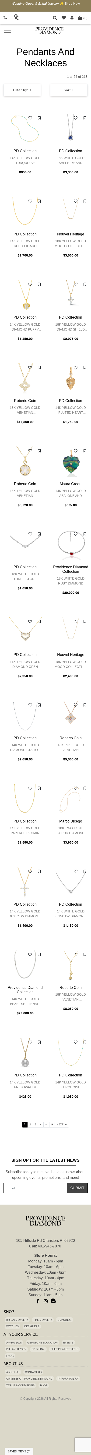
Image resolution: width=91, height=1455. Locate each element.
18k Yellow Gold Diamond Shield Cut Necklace (70, 328)
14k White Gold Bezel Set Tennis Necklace (25, 1002)
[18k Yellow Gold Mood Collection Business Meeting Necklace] (70, 632)
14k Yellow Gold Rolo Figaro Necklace (25, 244)
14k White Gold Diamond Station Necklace (25, 748)
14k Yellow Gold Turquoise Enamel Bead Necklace (70, 1085)
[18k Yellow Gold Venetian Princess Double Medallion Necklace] (70, 965)
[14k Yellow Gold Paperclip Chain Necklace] (25, 799)
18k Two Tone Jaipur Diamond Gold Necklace (70, 831)
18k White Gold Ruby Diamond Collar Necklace (70, 582)
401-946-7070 (49, 1246)
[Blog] (53, 1301)
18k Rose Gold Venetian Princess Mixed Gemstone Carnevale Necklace (70, 748)
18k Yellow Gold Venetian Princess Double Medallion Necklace (70, 998)
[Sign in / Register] (72, 18)
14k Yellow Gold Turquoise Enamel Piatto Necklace (25, 161)
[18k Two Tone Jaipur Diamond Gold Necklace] (70, 799)
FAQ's (10, 1356)
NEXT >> (62, 1124)
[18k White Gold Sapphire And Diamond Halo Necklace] (70, 129)
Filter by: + (22, 90)
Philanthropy (16, 1349)
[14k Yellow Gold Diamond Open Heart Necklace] (25, 632)
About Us (12, 1372)
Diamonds (64, 1319)
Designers (31, 1326)
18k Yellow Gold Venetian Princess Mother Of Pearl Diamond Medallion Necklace (25, 494)
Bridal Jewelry (17, 1319)
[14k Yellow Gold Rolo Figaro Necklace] (25, 212)
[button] (55, 18)
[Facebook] (37, 1301)
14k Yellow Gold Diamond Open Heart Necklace (25, 665)
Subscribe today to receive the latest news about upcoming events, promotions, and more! (45, 1175)
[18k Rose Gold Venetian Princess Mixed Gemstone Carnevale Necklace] (70, 716)
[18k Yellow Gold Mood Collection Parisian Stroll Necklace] (70, 212)
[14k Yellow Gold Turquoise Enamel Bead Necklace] (70, 1053)
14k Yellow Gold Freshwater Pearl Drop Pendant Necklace (25, 1085)
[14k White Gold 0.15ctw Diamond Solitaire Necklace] (70, 882)
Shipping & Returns (64, 1349)
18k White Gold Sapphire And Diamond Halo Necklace (70, 161)
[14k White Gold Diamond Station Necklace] (25, 716)
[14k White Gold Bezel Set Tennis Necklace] (25, 965)
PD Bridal (38, 1349)
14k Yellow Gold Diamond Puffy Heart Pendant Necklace (25, 328)
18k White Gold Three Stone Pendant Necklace (25, 577)
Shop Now (72, 3)
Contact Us (33, 1372)
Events (68, 1342)
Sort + (69, 90)
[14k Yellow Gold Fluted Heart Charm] (70, 378)
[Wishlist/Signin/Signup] (64, 18)
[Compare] (39, 118)
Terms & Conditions (20, 1385)
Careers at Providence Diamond (29, 1378)
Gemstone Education (42, 1342)
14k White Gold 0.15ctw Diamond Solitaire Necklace (71, 914)
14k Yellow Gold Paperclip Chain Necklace (25, 831)
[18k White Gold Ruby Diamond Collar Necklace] (70, 545)
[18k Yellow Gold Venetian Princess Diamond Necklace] (25, 378)
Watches (12, 1326)
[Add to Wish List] (30, 118)
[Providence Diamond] (49, 30)
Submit (77, 1188)
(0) (85, 18)
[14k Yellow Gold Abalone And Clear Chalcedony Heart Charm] (70, 462)
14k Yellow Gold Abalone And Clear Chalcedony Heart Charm (70, 494)
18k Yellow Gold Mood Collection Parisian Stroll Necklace (71, 244)
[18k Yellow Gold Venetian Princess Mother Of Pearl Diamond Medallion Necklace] (25, 462)
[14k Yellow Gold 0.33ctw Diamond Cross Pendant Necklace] (25, 882)
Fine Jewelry (43, 1319)
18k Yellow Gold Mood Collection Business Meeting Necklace (71, 665)
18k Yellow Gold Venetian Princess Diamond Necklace (25, 411)
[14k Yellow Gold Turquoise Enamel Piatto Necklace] (25, 129)
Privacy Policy (68, 1378)
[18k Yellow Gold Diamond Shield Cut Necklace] (70, 295)
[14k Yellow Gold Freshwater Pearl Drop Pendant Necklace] (25, 1053)
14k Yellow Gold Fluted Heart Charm (70, 411)
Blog (43, 1385)
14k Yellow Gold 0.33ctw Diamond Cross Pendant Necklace (25, 914)
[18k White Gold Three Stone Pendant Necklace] (25, 545)
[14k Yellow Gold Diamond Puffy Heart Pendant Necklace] (25, 295)
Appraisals (14, 1342)
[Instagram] (45, 1301)
